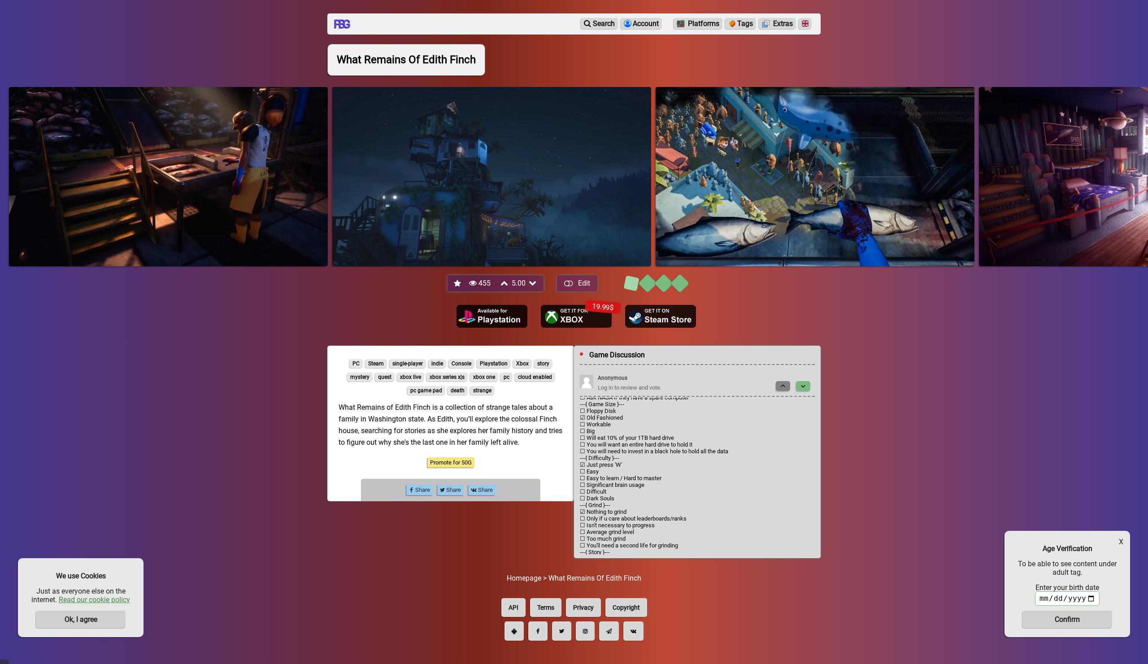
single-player (407, 363)
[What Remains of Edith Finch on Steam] (660, 316)
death (458, 390)
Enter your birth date (1067, 587)
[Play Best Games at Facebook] (538, 631)
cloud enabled (535, 377)
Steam (376, 363)
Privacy (583, 607)
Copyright (626, 607)
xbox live (410, 377)
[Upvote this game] (504, 283)
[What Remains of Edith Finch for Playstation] (492, 316)
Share (422, 489)
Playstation (494, 363)
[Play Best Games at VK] (633, 631)
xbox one (484, 377)
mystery (360, 377)
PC (356, 363)
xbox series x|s (447, 377)
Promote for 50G (451, 462)
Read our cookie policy (94, 599)
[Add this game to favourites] (457, 283)
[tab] (631, 283)
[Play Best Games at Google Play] (514, 631)
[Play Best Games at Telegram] (609, 631)
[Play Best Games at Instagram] (585, 631)
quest (384, 377)
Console (461, 363)
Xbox (522, 363)
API (513, 607)
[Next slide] (803, 386)
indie (437, 363)
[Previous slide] (783, 386)
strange (482, 390)
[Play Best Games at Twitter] (561, 631)
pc (506, 377)
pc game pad (426, 390)
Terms (545, 607)
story (543, 363)
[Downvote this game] (533, 283)
